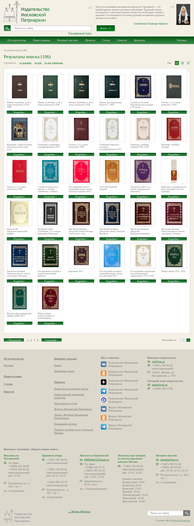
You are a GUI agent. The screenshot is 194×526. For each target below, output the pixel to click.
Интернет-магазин (67, 40)
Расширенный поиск (80, 33)
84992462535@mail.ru (96, 459)
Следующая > (51, 340)
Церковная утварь (64, 371)
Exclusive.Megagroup (180, 520)
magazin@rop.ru (169, 459)
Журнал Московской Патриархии (73, 409)
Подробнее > (19, 112)
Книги (58, 365)
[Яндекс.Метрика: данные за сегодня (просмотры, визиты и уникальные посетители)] (79, 511)
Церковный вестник (65, 424)
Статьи (106, 40)
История (8, 365)
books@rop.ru (159, 384)
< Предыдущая (14, 340)
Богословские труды (65, 403)
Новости (122, 40)
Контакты (139, 40)
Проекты (90, 40)
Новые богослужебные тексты (71, 388)
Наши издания (41, 40)
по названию (25, 63)
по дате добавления (54, 63)
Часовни (182, 40)
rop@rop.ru (158, 361)
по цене (37, 63)
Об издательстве (16, 40)
